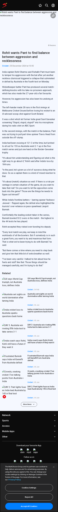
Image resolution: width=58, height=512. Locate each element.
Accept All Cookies (29, 506)
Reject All (29, 497)
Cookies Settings (29, 488)
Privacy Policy (14, 480)
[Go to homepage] (4, 5)
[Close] (54, 467)
